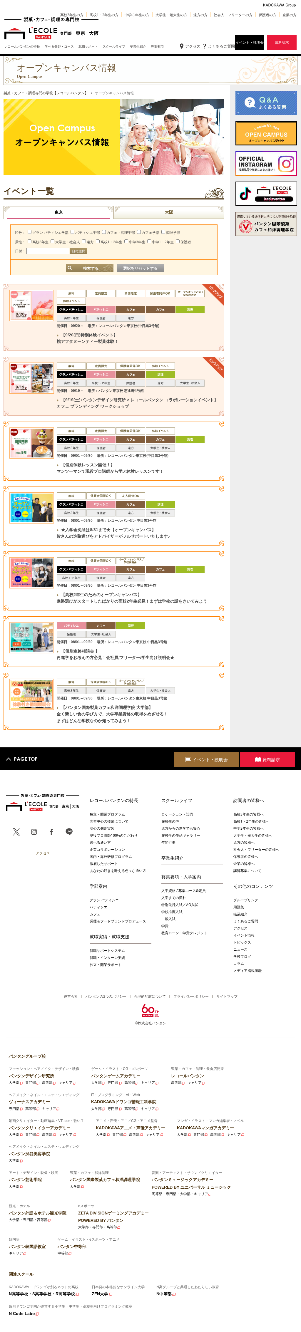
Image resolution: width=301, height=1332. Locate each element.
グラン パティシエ (104, 899)
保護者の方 (267, 14)
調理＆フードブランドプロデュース (118, 921)
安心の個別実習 (102, 828)
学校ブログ (242, 956)
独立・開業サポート (105, 964)
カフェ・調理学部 (121, 233)
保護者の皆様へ (245, 856)
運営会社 (71, 996)
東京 (59, 212)
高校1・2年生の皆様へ (251, 821)
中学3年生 (137, 242)
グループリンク (245, 899)
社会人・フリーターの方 (233, 14)
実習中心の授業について (109, 821)
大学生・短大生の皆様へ (252, 835)
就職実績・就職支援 (109, 937)
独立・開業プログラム (107, 814)
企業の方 (289, 14)
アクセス (192, 46)
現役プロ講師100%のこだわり (114, 835)
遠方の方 (200, 14)
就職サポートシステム (107, 950)
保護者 (185, 242)
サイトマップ (227, 996)
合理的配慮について (150, 996)
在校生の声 (170, 821)
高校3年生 (40, 242)
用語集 (238, 907)
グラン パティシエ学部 (50, 233)
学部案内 (98, 886)
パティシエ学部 (87, 233)
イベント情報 (244, 935)
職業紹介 (240, 914)
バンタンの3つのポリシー (106, 996)
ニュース (240, 949)
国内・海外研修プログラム (111, 856)
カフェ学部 (150, 233)
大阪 (169, 212)
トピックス (242, 942)
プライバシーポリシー (191, 996)
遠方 (90, 242)
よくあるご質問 (221, 46)
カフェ (95, 914)
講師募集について (247, 870)
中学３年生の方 (137, 14)
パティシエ (98, 907)
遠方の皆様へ (244, 842)
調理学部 (173, 233)
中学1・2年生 (163, 242)
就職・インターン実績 (107, 957)
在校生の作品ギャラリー (180, 835)
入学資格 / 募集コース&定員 (183, 890)
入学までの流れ (173, 897)
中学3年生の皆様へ (248, 828)
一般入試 (168, 918)
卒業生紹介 (172, 858)
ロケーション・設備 (177, 814)
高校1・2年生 (111, 242)
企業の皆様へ (244, 863)
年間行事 (168, 842)
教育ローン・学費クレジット (184, 932)
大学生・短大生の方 (171, 14)
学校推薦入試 (172, 911)
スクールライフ (176, 800)
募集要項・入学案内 (181, 877)
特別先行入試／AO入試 (179, 904)
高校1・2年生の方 (104, 14)
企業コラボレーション (107, 849)
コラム (238, 963)
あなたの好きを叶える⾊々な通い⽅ (118, 870)
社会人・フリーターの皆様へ (256, 849)
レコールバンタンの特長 (114, 800)
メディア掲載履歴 (247, 970)
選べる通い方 (100, 842)
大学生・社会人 (67, 242)
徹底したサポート (104, 863)
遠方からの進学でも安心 (180, 828)
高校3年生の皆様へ (248, 814)
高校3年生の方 (71, 14)
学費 (164, 925)
